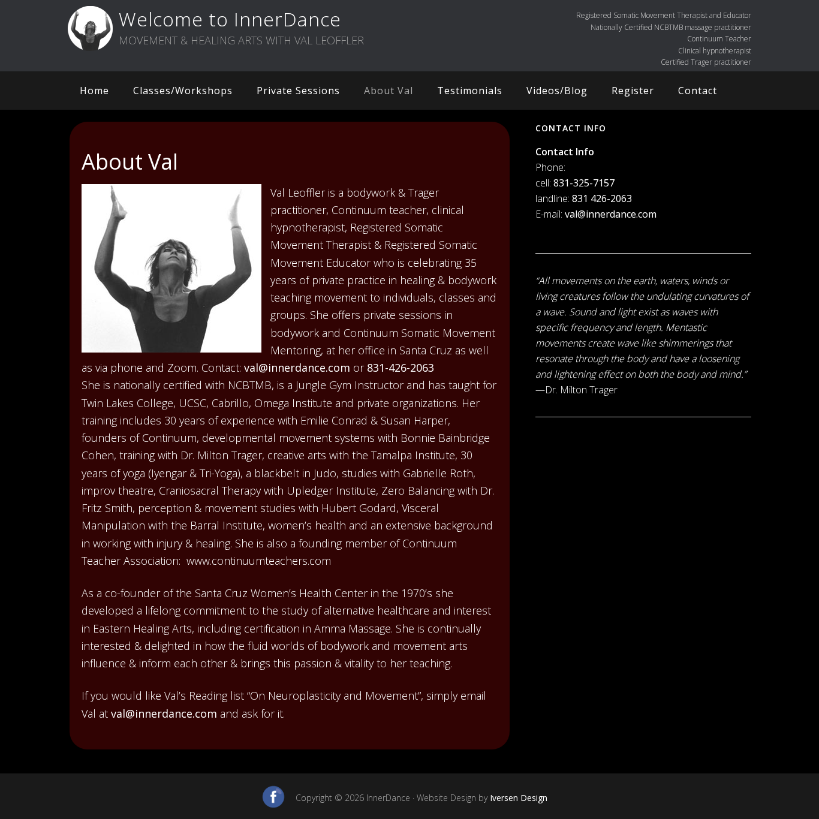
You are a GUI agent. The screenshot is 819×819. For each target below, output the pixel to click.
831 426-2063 (602, 198)
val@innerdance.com (297, 367)
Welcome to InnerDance (230, 19)
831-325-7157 (584, 182)
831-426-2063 (400, 367)
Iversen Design (518, 797)
